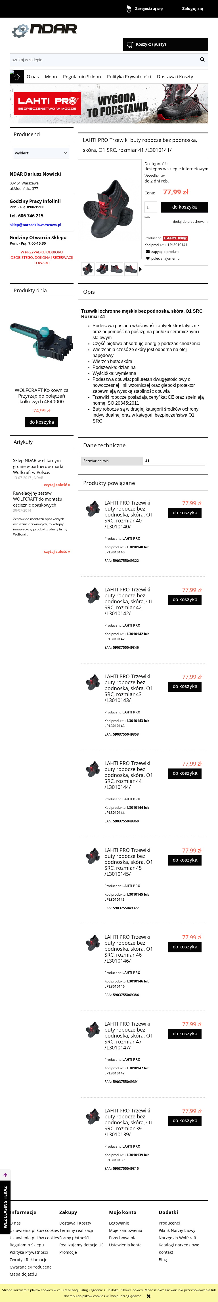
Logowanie (119, 1223)
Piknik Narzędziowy (177, 1230)
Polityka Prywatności (29, 1252)
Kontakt (166, 1252)
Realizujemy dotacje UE (81, 1245)
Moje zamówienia (125, 1230)
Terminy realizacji (76, 1230)
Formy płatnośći (74, 1237)
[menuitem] (33, 76)
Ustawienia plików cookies (34, 1230)
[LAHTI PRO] (175, 238)
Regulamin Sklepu (27, 1245)
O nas (15, 1223)
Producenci (169, 1223)
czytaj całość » (57, 484)
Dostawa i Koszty (75, 1223)
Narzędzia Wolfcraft (177, 1237)
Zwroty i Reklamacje (28, 1259)
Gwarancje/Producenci (31, 1267)
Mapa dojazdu (23, 1274)
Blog (163, 1259)
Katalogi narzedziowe (179, 1245)
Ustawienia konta (125, 1245)
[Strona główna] (73, 28)
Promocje (68, 1252)
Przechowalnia (123, 1237)
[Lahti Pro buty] (109, 103)
